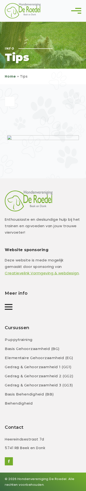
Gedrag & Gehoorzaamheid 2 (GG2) (39, 376)
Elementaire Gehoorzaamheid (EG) (39, 358)
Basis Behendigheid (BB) (29, 394)
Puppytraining (19, 340)
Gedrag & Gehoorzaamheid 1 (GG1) (38, 367)
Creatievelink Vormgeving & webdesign (42, 273)
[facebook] (9, 461)
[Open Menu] (77, 11)
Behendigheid (19, 403)
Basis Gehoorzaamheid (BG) (32, 349)
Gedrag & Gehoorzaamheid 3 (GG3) (39, 385)
